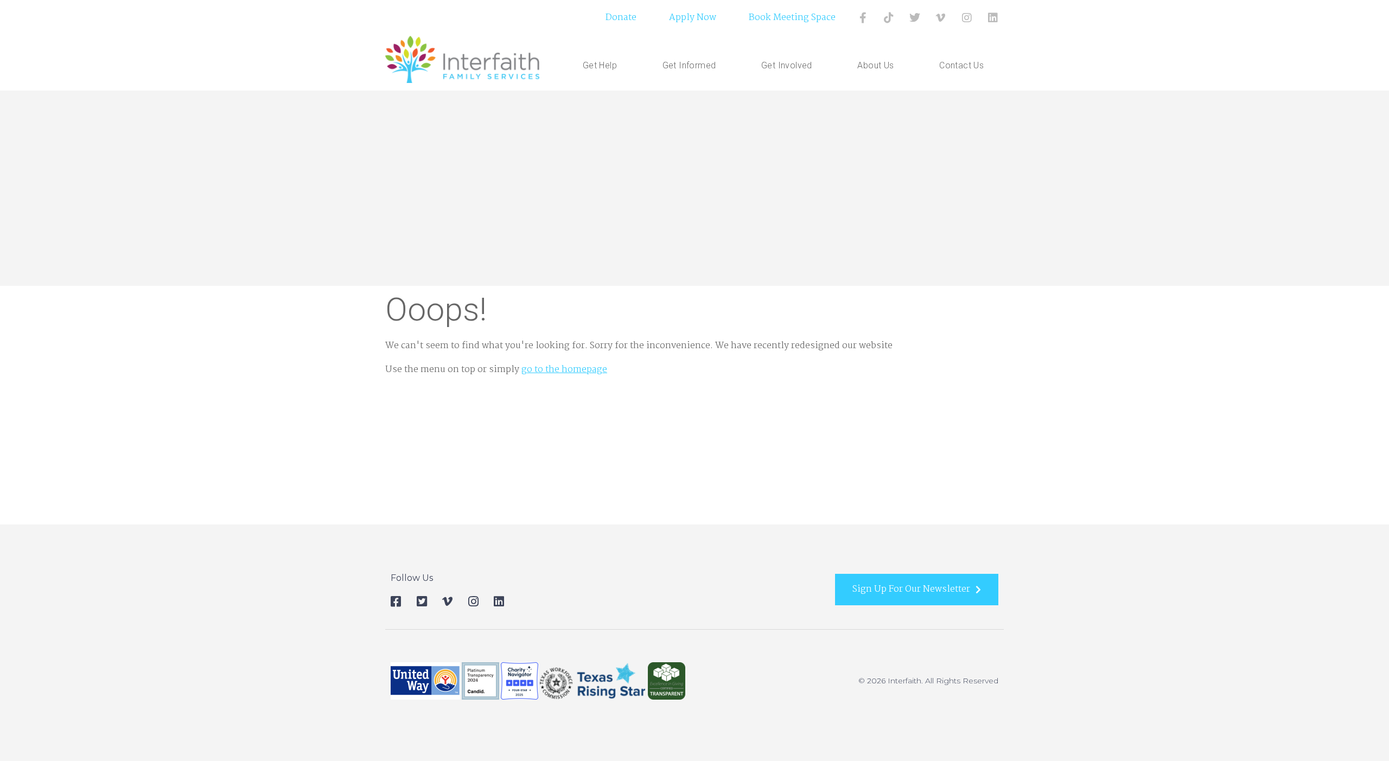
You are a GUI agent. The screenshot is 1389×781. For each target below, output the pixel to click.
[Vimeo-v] (941, 18)
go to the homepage (564, 369)
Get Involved (786, 65)
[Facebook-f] (863, 18)
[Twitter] (915, 18)
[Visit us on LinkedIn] (993, 18)
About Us (875, 65)
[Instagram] (967, 18)
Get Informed (689, 65)
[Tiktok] (889, 18)
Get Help (600, 65)
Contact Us (961, 65)
